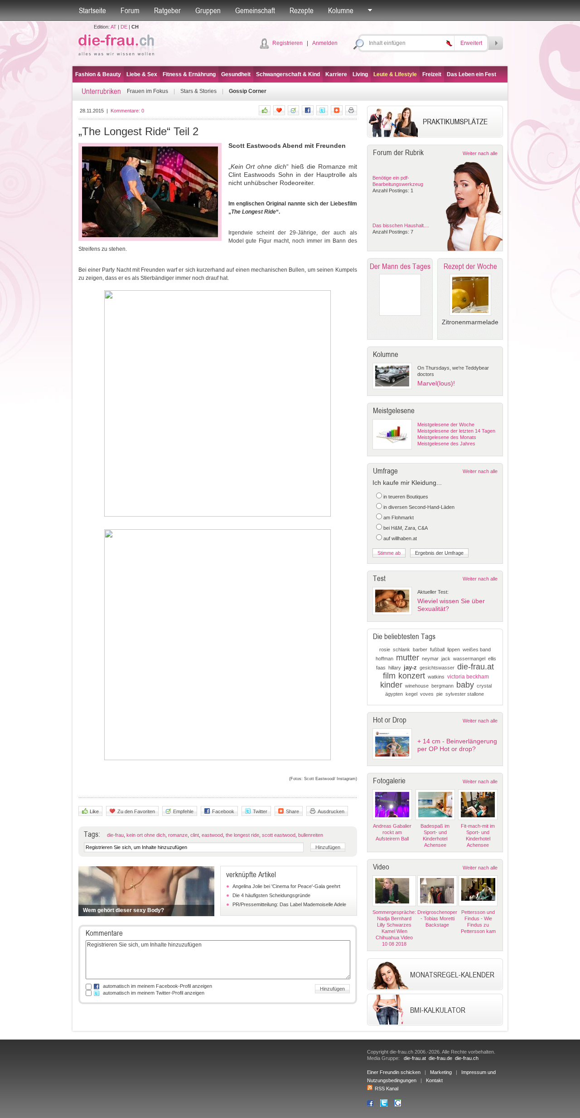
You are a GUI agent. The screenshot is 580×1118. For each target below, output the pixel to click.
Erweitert (471, 43)
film (389, 675)
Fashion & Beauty (98, 74)
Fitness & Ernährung (189, 74)
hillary (394, 667)
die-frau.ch (466, 1058)
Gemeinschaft (255, 10)
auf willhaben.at (400, 538)
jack (445, 658)
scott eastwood (278, 835)
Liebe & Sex (141, 74)
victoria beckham (468, 677)
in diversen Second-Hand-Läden (418, 507)
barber (420, 649)
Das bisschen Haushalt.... (400, 225)
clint (194, 835)
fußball (437, 649)
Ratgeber (167, 10)
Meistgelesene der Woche (445, 424)
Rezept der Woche (470, 266)
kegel (411, 694)
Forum (130, 10)
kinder (391, 684)
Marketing (441, 1072)
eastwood (212, 835)
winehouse (417, 685)
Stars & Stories (198, 91)
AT (113, 26)
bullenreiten (310, 835)
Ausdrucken (331, 811)
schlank (401, 649)
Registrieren (287, 43)
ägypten (394, 694)
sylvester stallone (464, 694)
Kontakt (434, 1080)
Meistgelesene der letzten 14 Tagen (456, 431)
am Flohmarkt (398, 517)
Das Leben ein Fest (471, 74)
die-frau (115, 835)
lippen (453, 649)
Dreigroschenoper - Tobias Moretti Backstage (437, 918)
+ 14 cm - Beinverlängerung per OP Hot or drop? (457, 744)
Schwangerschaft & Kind (288, 74)
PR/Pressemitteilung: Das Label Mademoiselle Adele (289, 904)
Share (292, 811)
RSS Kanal (386, 1088)
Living (360, 74)
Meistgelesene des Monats (446, 437)
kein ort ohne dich (145, 835)
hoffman (384, 658)
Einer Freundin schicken (393, 1072)
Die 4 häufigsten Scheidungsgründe (271, 895)
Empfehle (183, 811)
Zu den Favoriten (136, 811)
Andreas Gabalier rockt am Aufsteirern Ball (392, 832)
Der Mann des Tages (400, 266)
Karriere (336, 74)
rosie (384, 649)
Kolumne (340, 10)
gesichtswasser (437, 667)
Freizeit (431, 74)
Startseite (92, 10)
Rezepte (302, 10)
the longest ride (242, 835)
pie (439, 694)
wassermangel (469, 658)
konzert (411, 675)
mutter (407, 657)
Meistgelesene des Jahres (446, 443)
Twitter (260, 811)
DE (124, 26)
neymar (430, 658)
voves (427, 694)
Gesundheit (236, 74)
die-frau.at (475, 666)
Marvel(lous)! (436, 383)
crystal (484, 685)
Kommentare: (127, 110)
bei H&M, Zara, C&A (405, 528)
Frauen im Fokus (147, 91)
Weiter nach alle (480, 153)
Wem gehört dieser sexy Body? (123, 910)
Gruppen (208, 10)
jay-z (410, 667)
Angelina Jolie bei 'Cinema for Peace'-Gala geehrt (286, 886)
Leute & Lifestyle (395, 74)
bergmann (442, 685)
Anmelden (325, 43)
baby (465, 684)
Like (94, 811)
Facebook (223, 811)
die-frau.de (440, 1058)
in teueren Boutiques (405, 496)
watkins (436, 676)
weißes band (477, 649)
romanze (178, 835)
